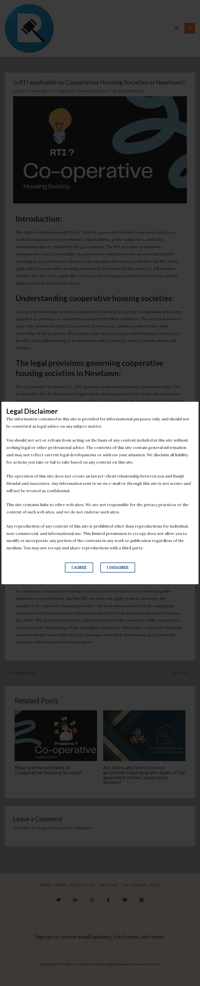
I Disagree (118, 567)
